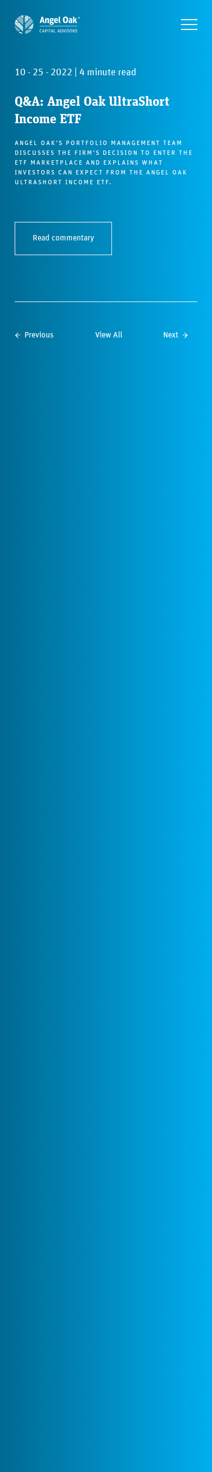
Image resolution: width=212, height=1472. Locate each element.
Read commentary (63, 238)
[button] (189, 24)
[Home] (47, 24)
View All (108, 335)
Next (170, 335)
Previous (39, 335)
